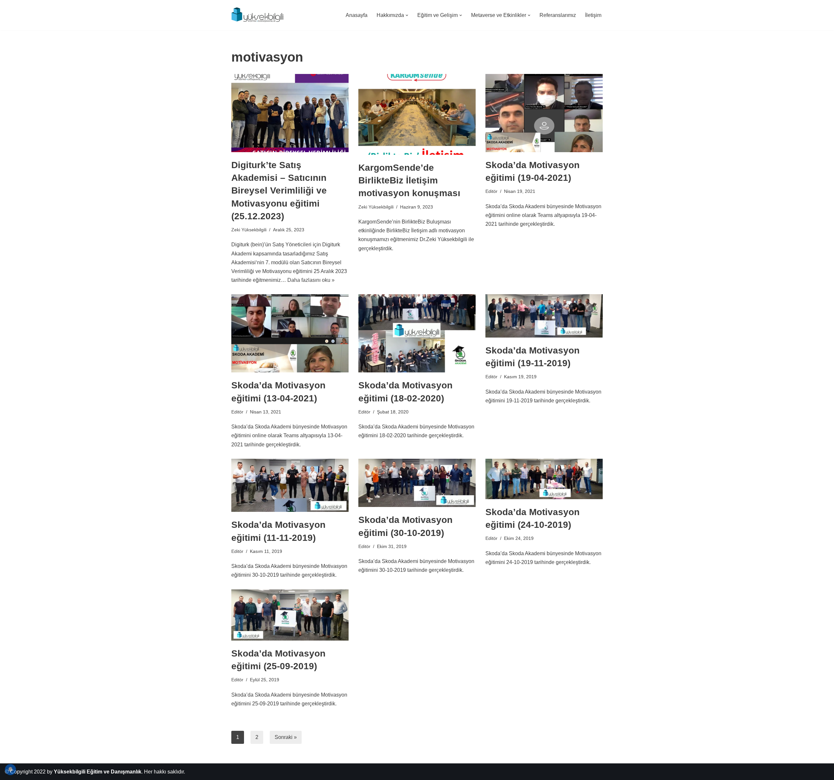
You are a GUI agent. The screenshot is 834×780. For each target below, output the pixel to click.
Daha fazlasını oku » (311, 280)
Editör (491, 191)
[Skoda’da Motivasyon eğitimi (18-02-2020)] (417, 333)
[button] (407, 15)
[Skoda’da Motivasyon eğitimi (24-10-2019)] (544, 479)
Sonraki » (286, 737)
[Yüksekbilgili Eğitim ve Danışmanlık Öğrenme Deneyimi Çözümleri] (259, 15)
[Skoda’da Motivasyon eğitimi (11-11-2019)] (290, 485)
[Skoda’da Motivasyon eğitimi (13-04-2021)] (290, 333)
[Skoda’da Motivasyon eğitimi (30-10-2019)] (417, 483)
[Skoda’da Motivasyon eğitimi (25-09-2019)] (290, 615)
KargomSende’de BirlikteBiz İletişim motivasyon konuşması (409, 180)
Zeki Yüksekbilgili (248, 229)
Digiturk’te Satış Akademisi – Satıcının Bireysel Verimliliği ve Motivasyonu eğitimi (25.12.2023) (279, 190)
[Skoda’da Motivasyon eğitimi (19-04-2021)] (544, 113)
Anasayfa (356, 15)
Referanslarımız (557, 15)
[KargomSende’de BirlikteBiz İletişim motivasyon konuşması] (417, 114)
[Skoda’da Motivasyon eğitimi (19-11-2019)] (544, 316)
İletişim (593, 15)
